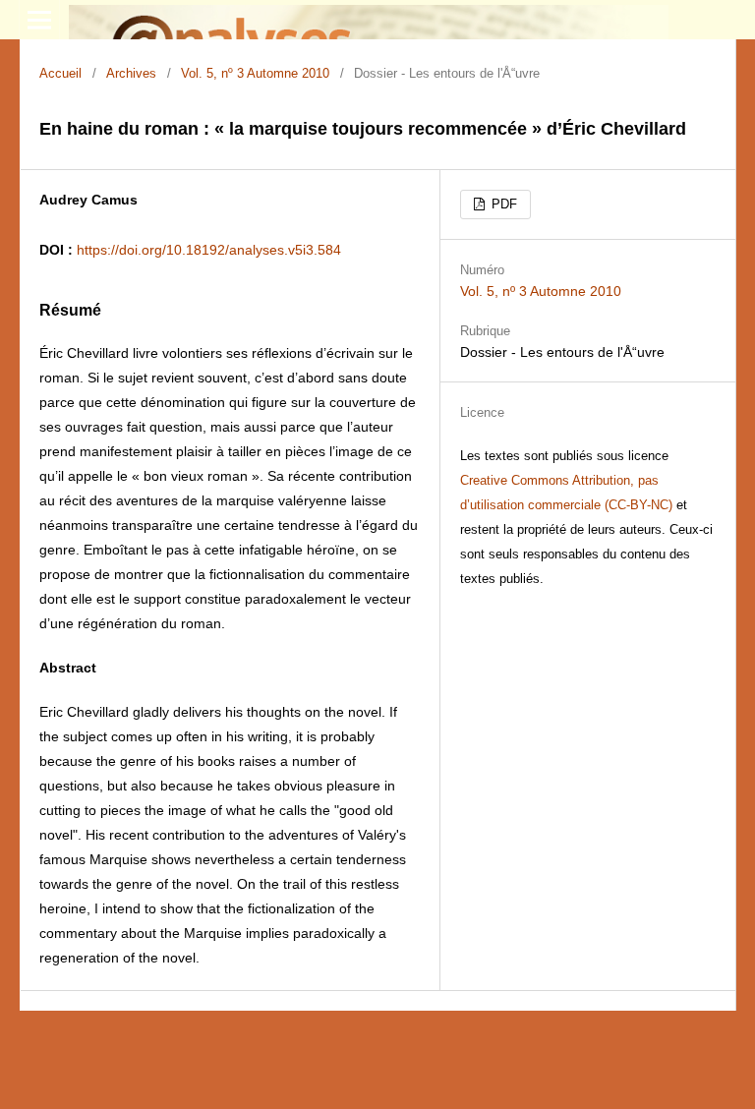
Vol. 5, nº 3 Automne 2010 (255, 73)
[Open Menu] (39, 19)
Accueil (60, 73)
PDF (502, 204)
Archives (131, 73)
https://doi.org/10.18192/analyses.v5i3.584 (209, 250)
